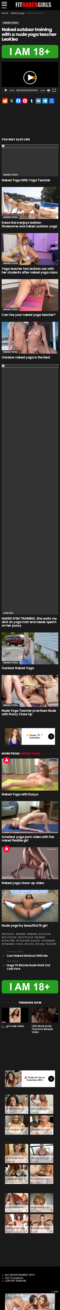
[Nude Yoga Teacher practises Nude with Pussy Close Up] (30, 691)
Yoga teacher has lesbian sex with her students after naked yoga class (30, 270)
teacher (9, 940)
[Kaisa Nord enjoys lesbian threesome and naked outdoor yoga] (30, 203)
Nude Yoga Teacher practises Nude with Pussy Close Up (29, 712)
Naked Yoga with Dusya (20, 794)
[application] (30, 78)
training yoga (13, 944)
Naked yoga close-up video (23, 883)
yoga (30, 944)
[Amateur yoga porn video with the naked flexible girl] (30, 817)
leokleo (9, 934)
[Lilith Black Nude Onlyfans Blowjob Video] (45, 1015)
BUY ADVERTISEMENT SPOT (20, 1275)
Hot (6, 760)
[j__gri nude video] (15, 1015)
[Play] (6, 90)
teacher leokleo (29, 940)
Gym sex (8, 613)
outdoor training (32, 937)
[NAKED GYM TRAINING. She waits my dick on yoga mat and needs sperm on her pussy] (30, 489)
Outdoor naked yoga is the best (26, 357)
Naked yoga (10, 174)
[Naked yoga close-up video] (30, 863)
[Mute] (48, 90)
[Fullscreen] (54, 90)
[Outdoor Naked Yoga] (30, 648)
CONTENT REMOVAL (16, 1280)
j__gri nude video (13, 1026)
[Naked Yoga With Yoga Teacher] (30, 160)
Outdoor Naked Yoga (18, 668)
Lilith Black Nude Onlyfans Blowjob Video (42, 1029)
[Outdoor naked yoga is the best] (30, 338)
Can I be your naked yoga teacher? (29, 315)
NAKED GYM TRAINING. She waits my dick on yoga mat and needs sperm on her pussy (29, 622)
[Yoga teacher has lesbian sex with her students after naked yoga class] (30, 249)
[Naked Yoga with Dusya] (30, 774)
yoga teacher (47, 944)
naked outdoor (40, 934)
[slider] (27, 90)
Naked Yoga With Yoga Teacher (26, 180)
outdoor (10, 937)
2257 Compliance (14, 1278)
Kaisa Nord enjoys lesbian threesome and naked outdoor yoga (29, 224)
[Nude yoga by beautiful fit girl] (30, 906)
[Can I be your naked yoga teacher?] (30, 295)
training (49, 940)
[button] (30, 77)
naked (22, 934)
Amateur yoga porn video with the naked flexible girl (28, 839)
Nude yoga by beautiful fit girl (24, 925)
